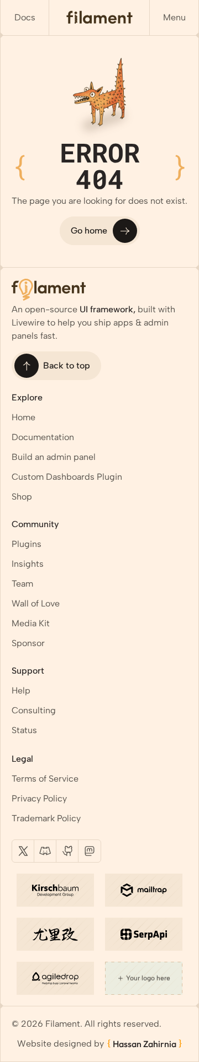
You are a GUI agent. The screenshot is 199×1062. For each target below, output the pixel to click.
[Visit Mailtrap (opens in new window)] (143, 890)
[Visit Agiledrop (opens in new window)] (55, 978)
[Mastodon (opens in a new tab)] (89, 851)
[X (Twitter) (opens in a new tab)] (23, 851)
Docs (24, 17)
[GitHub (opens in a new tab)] (67, 851)
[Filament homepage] (99, 17)
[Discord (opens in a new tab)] (45, 851)
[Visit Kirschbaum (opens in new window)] (55, 890)
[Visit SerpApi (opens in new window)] (143, 934)
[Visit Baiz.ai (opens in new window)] (55, 934)
